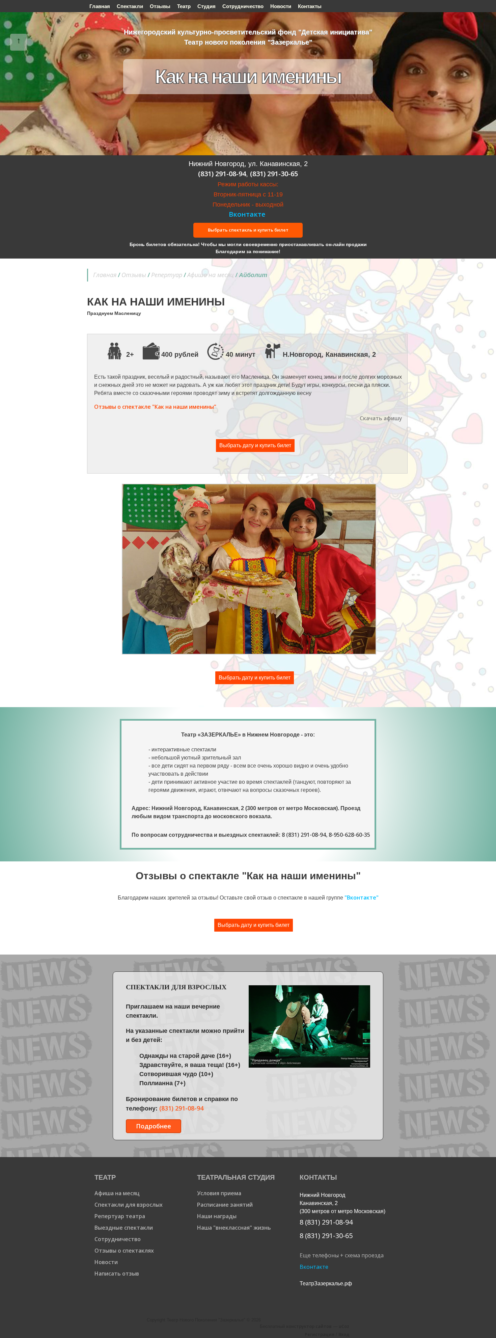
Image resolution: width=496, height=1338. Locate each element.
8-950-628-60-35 (349, 834)
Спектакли (130, 6)
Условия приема (219, 1193)
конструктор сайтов (309, 1326)
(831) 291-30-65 (274, 173)
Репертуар (166, 275)
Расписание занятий (225, 1204)
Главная (99, 6)
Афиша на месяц (210, 275)
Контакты (310, 6)
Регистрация (319, 1334)
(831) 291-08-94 (222, 173)
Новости (280, 6)
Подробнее (153, 1126)
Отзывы (160, 6)
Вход (343, 1334)
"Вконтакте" (362, 897)
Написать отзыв (116, 1273)
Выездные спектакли (123, 1227)
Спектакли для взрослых (128, 1204)
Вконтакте (247, 214)
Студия (206, 6)
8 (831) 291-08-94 (304, 834)
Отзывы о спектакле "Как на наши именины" (155, 406)
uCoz (344, 1326)
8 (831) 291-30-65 (326, 1235)
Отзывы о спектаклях (124, 1250)
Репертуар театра (119, 1216)
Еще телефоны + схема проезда (342, 1255)
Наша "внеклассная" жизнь (234, 1227)
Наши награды (217, 1216)
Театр (184, 6)
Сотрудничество (243, 6)
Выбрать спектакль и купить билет (248, 230)
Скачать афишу (381, 418)
